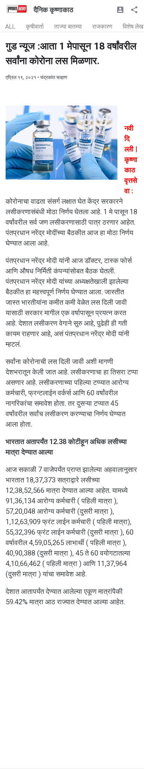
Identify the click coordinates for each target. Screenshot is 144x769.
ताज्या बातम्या (68, 26)
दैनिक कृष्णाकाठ (53, 10)
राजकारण (102, 26)
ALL (10, 26)
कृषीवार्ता (35, 26)
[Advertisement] (72, 697)
